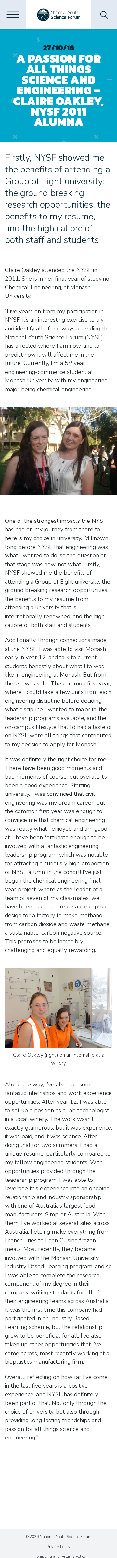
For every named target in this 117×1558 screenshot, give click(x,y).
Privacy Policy (58, 1546)
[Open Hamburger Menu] (13, 14)
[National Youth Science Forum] (59, 14)
